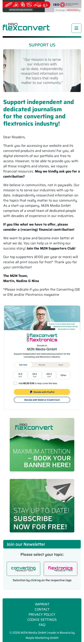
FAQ (42, 624)
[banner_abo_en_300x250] (42, 505)
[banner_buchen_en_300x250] (42, 444)
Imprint (42, 604)
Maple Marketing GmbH (42, 637)
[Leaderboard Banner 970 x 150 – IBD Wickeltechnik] (42, 5)
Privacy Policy (42, 614)
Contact (42, 609)
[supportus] (42, 357)
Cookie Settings (42, 619)
